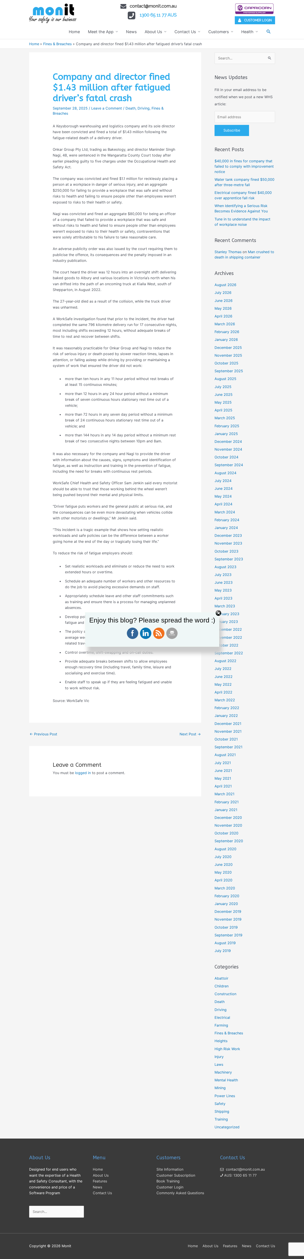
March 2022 (225, 700)
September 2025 (229, 371)
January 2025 (226, 433)
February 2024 (227, 520)
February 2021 (227, 802)
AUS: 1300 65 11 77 (240, 1175)
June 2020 (224, 864)
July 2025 (223, 386)
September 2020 (229, 841)
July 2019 (223, 950)
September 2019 (228, 935)
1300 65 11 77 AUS (158, 15)
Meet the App (100, 31)
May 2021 (223, 778)
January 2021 (226, 809)
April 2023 (223, 598)
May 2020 (223, 872)
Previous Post (43, 734)
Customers (218, 31)
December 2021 (228, 723)
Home (74, 31)
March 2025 (225, 418)
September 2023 (229, 559)
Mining (220, 1088)
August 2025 (225, 378)
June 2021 (223, 770)
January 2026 (226, 339)
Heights (221, 1041)
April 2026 (223, 316)
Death (131, 108)
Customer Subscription (175, 1175)
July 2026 (223, 292)
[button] (268, 31)
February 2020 (227, 896)
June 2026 (224, 300)
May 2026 (223, 308)
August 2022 (225, 661)
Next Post (190, 734)
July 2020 (223, 856)
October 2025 (226, 363)
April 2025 (223, 410)
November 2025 (228, 355)
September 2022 (229, 653)
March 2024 (225, 512)
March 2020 (225, 888)
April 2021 (223, 786)
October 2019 (226, 927)
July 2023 (223, 574)
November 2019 (228, 919)
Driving (144, 108)
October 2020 (226, 833)
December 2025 (228, 347)
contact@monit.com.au (153, 6)
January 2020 (226, 903)
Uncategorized (227, 1127)
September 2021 (228, 747)
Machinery (223, 1072)
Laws (219, 1064)
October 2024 (226, 457)
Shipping (222, 1111)
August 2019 (225, 943)
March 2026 (225, 324)
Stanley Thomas (228, 252)
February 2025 (227, 426)
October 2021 (226, 739)
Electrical (222, 1017)
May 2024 (223, 496)
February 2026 (227, 331)
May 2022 (223, 684)
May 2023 (223, 590)
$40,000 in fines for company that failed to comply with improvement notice (244, 166)
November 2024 (228, 449)
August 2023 (225, 567)
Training (221, 1119)
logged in (83, 773)
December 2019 (228, 911)
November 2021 (228, 731)
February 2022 (227, 708)
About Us (153, 31)
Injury (219, 1056)
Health (247, 31)
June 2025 (224, 394)
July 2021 (223, 763)
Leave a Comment (106, 108)
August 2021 (225, 755)
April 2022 (223, 692)
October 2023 (226, 551)
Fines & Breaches (229, 1033)
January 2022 (226, 715)
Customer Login (169, 1187)
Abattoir (221, 978)
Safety (220, 1103)
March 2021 (224, 794)
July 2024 (223, 480)
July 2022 (223, 668)
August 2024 (225, 473)
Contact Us (185, 31)
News (131, 31)
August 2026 (225, 285)
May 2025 (223, 402)
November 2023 (228, 543)
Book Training (168, 1181)
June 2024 (224, 488)
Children (222, 986)
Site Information (169, 1169)
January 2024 (226, 527)
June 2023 (224, 582)
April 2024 (223, 504)
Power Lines (225, 1096)
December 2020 (228, 817)
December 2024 (228, 441)
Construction (225, 994)
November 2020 (228, 825)
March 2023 (225, 606)
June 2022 (224, 676)
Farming (221, 1025)
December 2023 (228, 535)
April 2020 (223, 880)
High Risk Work (227, 1049)
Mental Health (226, 1080)
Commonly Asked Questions (180, 1193)
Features (100, 1181)
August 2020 (225, 849)
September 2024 (229, 465)
